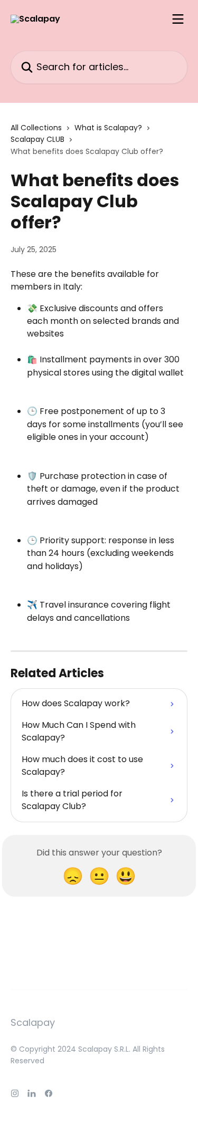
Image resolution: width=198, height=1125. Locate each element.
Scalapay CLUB (37, 139)
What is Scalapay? (108, 127)
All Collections (36, 127)
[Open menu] (177, 19)
